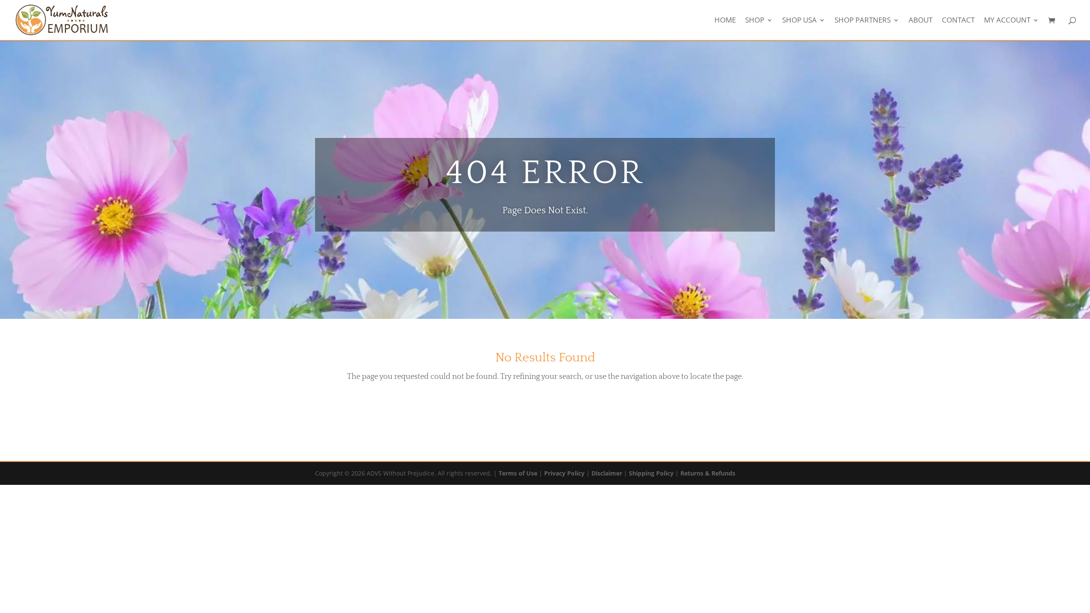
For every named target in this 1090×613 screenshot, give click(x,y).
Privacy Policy (564, 473)
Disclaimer (606, 473)
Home (725, 21)
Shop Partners (863, 21)
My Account (1007, 21)
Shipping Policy (651, 473)
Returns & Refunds (707, 473)
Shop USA (799, 21)
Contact (958, 21)
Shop (754, 21)
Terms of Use (518, 473)
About (920, 21)
